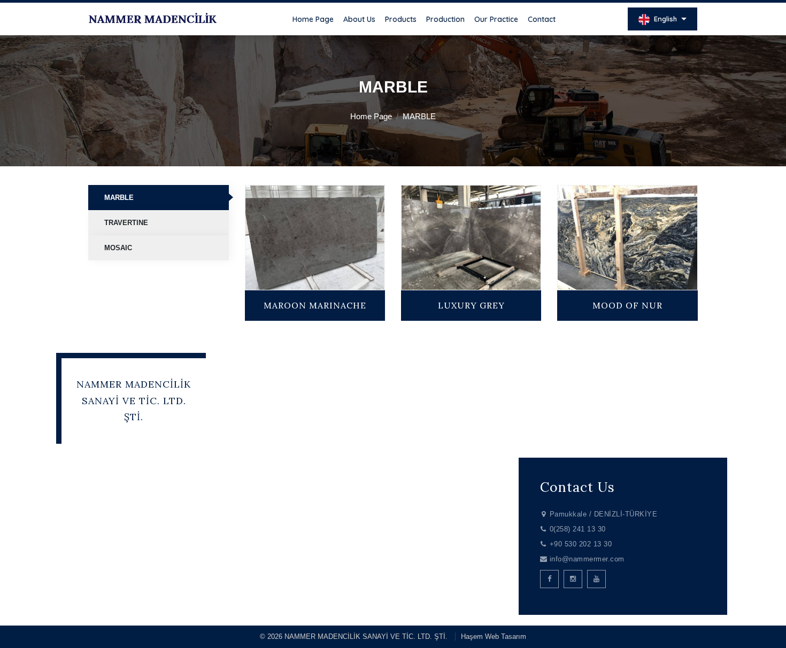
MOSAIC (118, 248)
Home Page (313, 19)
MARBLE (119, 198)
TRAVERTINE (126, 223)
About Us (359, 19)
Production (445, 19)
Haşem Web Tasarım (493, 636)
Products (401, 19)
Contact (542, 19)
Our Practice (496, 19)
